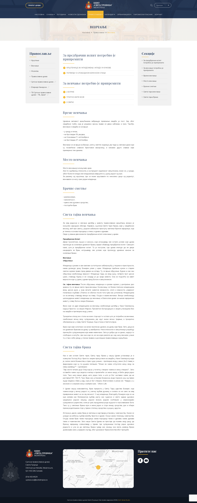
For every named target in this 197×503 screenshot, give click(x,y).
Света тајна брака (150, 97)
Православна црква (39, 76)
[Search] (151, 5)
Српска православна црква (42, 82)
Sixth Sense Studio (124, 500)
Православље (94, 14)
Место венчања (149, 81)
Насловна (39, 14)
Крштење (35, 60)
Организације (123, 14)
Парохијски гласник (143, 14)
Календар (109, 14)
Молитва (34, 71)
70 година (61, 14)
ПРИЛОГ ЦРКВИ (34, 5)
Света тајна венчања (151, 92)
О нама (50, 14)
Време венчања (149, 76)
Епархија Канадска (39, 87)
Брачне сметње (149, 86)
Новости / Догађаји (77, 14)
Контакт (158, 14)
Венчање (35, 66)
